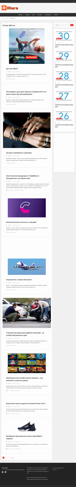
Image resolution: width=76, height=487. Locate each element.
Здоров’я (20, 14)
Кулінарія (39, 14)
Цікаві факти (48, 14)
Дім (33, 14)
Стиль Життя (17, 71)
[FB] (73, 2)
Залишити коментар (11, 78)
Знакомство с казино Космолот (19, 280)
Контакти (55, 469)
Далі (13, 457)
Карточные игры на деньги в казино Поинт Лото (25, 403)
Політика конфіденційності (58, 468)
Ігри (8, 390)
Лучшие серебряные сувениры (19, 153)
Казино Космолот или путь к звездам (21, 222)
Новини (56, 14)
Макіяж (11, 190)
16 (9, 457)
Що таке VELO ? (12, 69)
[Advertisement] (27, 249)
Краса (9, 190)
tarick (11, 71)
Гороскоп (59, 38)
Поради (27, 14)
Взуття (9, 448)
